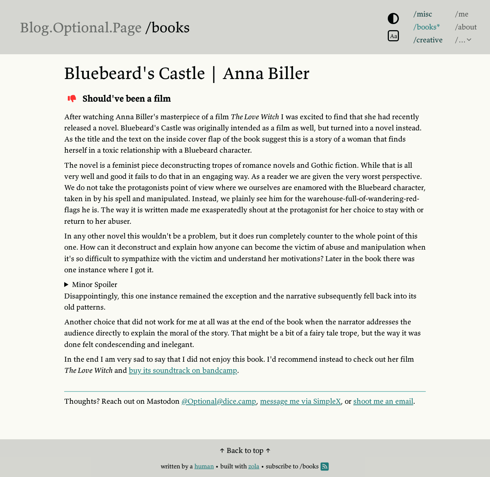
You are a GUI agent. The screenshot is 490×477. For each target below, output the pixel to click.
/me (461, 14)
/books (167, 27)
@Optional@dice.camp (219, 401)
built (226, 466)
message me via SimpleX (300, 401)
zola (253, 466)
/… (460, 40)
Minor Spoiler (94, 284)
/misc (422, 14)
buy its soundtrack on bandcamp (183, 370)
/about (466, 27)
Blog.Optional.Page (81, 27)
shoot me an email (383, 401)
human (204, 466)
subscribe (278, 466)
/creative (428, 40)
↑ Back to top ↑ (245, 450)
